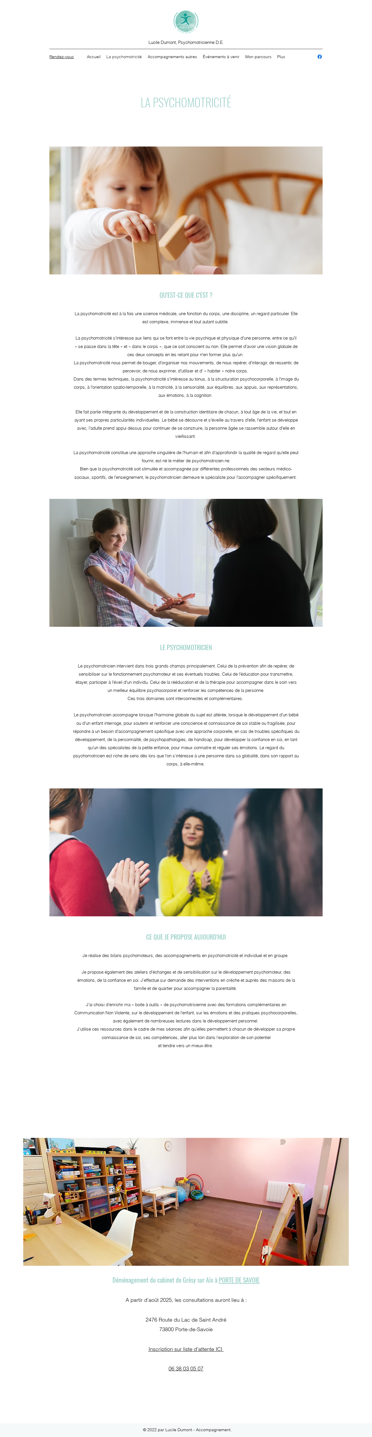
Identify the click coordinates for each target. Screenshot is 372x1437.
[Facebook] (320, 57)
